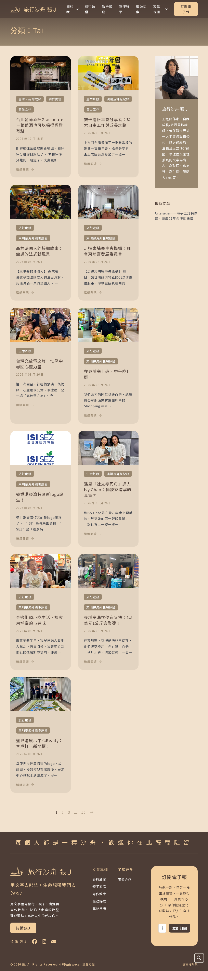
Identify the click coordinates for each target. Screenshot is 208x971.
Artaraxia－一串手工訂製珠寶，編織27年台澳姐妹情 (176, 216)
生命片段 (99, 908)
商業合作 (124, 879)
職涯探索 (141, 9)
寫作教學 (124, 9)
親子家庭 (107, 9)
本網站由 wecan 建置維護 (77, 964)
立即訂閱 (179, 928)
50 (83, 812)
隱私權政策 (190, 964)
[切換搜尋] (199, 958)
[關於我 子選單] (77, 9)
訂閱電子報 (186, 9)
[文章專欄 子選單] (166, 9)
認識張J (23, 928)
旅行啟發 (90, 9)
